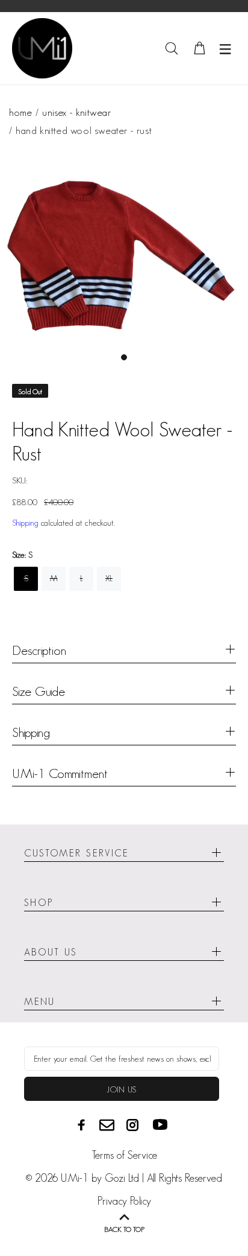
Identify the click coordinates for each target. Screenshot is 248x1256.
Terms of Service (124, 1155)
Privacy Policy (124, 1201)
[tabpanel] (124, 252)
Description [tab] (39, 650)
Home (20, 112)
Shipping (25, 523)
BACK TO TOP (124, 1229)
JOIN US (121, 1089)
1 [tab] (124, 357)
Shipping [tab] (31, 732)
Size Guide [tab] (38, 691)
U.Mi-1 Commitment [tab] (60, 773)
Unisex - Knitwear (76, 112)
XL (109, 578)
